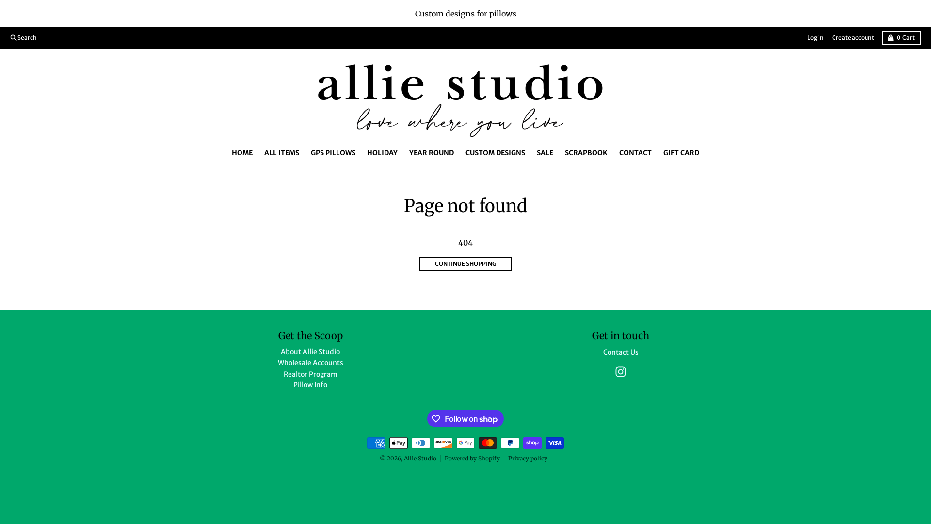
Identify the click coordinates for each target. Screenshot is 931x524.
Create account (853, 37)
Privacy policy (527, 458)
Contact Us (621, 352)
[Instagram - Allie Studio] (620, 371)
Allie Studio (420, 458)
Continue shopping (466, 263)
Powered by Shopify (472, 458)
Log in (815, 37)
